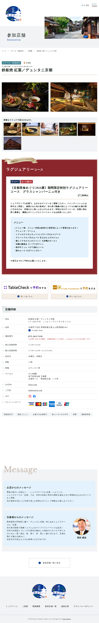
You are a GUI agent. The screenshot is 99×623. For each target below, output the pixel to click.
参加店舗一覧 (51, 606)
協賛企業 (65, 606)
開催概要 (36, 606)
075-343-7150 (35, 336)
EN (87, 5)
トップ (4, 51)
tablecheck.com (35, 390)
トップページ (12, 606)
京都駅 (30, 51)
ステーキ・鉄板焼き (17, 51)
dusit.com (32, 385)
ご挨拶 (25, 606)
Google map (37, 330)
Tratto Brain (66, 619)
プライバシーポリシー (83, 606)
